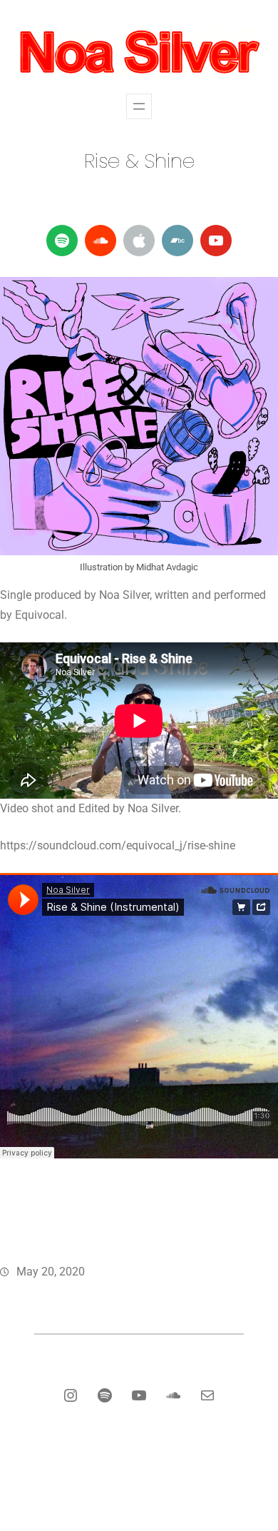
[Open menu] (139, 106)
